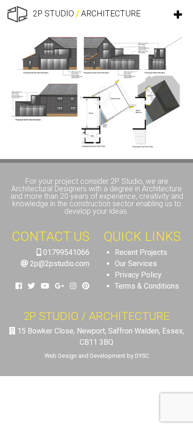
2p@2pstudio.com (58, 263)
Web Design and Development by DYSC (97, 355)
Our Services (136, 263)
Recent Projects (141, 252)
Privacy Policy (138, 274)
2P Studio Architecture (86, 13)
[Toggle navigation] (178, 14)
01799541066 (65, 252)
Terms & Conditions (147, 286)
